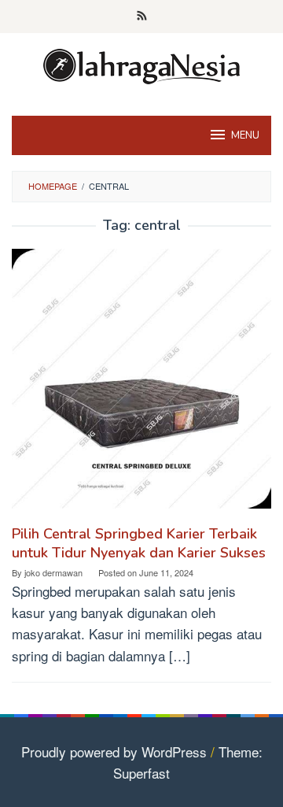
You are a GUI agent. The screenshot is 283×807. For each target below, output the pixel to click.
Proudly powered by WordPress (114, 751)
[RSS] (142, 16)
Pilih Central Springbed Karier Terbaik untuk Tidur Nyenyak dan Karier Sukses (139, 543)
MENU (245, 135)
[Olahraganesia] (141, 64)
